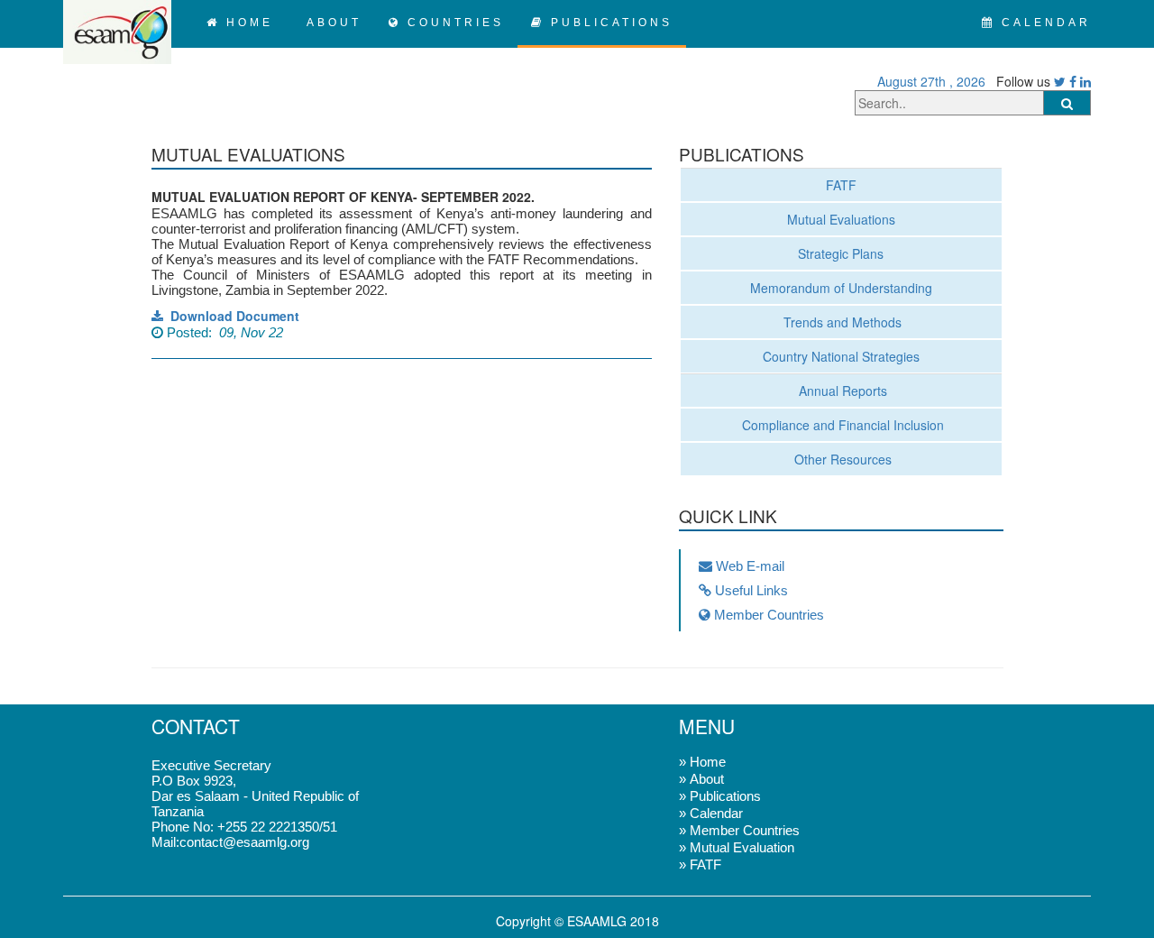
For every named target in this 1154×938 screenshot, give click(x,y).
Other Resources (841, 459)
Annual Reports (841, 391)
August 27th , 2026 (927, 81)
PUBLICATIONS (609, 22)
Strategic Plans (841, 253)
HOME (246, 22)
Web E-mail (748, 566)
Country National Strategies (841, 356)
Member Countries (767, 614)
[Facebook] (1072, 81)
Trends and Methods (841, 322)
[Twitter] (1060, 81)
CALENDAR (1043, 22)
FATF (841, 185)
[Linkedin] (1085, 81)
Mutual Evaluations (841, 219)
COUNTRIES (452, 22)
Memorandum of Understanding (841, 288)
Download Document (231, 316)
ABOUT (331, 22)
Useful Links (749, 590)
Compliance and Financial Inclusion (841, 425)
